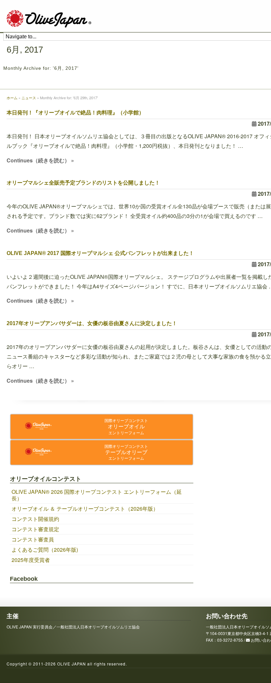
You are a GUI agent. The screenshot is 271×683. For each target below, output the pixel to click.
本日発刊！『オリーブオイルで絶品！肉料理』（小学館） (75, 112)
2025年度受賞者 (31, 560)
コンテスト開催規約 (35, 519)
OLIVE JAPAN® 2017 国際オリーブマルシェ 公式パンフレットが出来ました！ (100, 253)
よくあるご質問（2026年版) (45, 549)
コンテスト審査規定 (35, 529)
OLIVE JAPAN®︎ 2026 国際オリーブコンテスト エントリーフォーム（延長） (97, 495)
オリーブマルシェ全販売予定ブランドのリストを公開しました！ (83, 183)
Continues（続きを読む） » (40, 160)
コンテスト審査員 (33, 539)
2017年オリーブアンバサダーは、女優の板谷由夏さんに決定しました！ (92, 323)
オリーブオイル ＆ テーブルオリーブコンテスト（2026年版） (85, 508)
